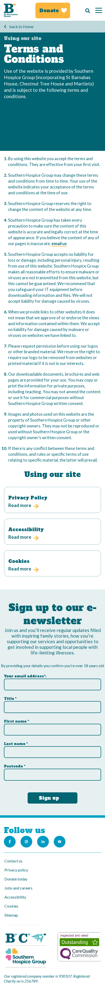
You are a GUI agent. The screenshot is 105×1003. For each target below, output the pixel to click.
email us (59, 243)
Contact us (13, 860)
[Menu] (98, 10)
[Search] (86, 10)
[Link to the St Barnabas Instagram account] (26, 842)
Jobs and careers (18, 888)
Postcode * (14, 766)
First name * (16, 721)
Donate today (15, 879)
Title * (10, 698)
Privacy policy (16, 870)
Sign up (49, 798)
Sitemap (11, 915)
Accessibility (15, 897)
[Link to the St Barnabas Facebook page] (10, 842)
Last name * (16, 743)
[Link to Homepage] (11, 10)
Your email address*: (25, 676)
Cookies (11, 906)
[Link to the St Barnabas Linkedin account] (43, 842)
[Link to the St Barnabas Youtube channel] (59, 842)
